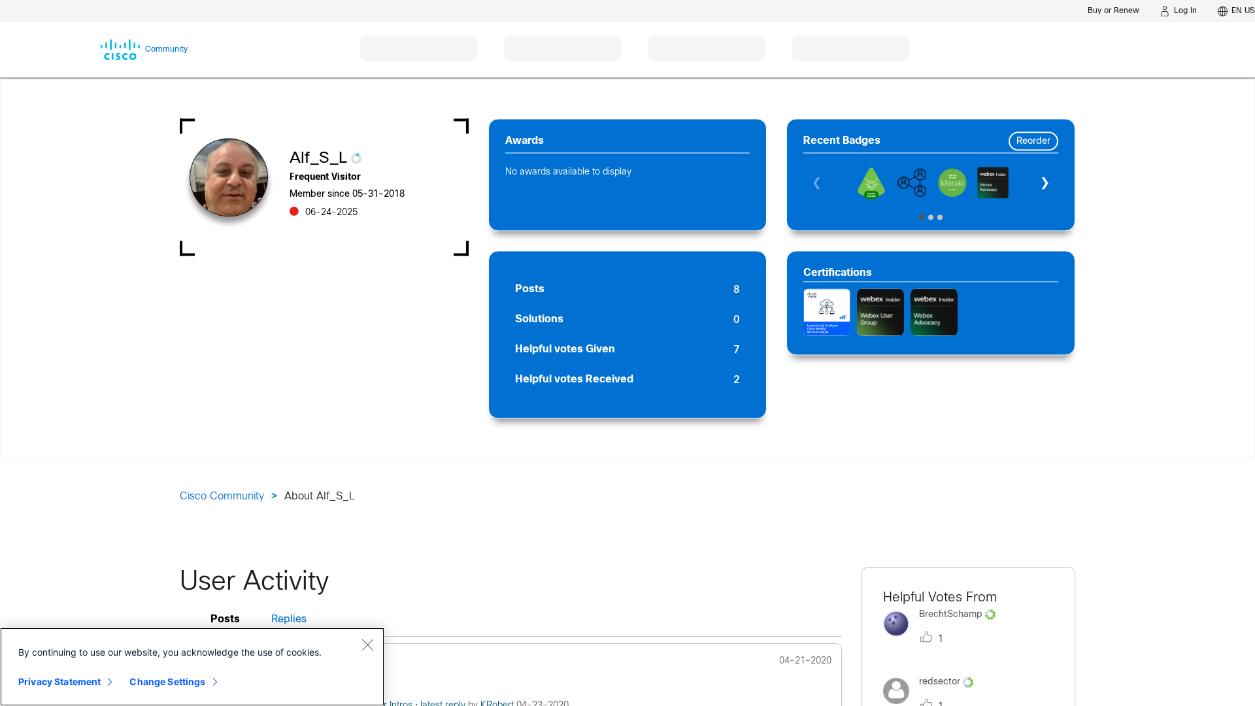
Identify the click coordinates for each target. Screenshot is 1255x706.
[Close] (367, 644)
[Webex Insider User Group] (880, 312)
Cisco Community (222, 496)
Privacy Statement (59, 681)
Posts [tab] (225, 619)
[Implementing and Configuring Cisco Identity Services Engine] (826, 312)
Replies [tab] (289, 619)
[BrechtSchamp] (944, 640)
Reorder (1033, 141)
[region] (192, 667)
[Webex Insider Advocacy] (934, 312)
